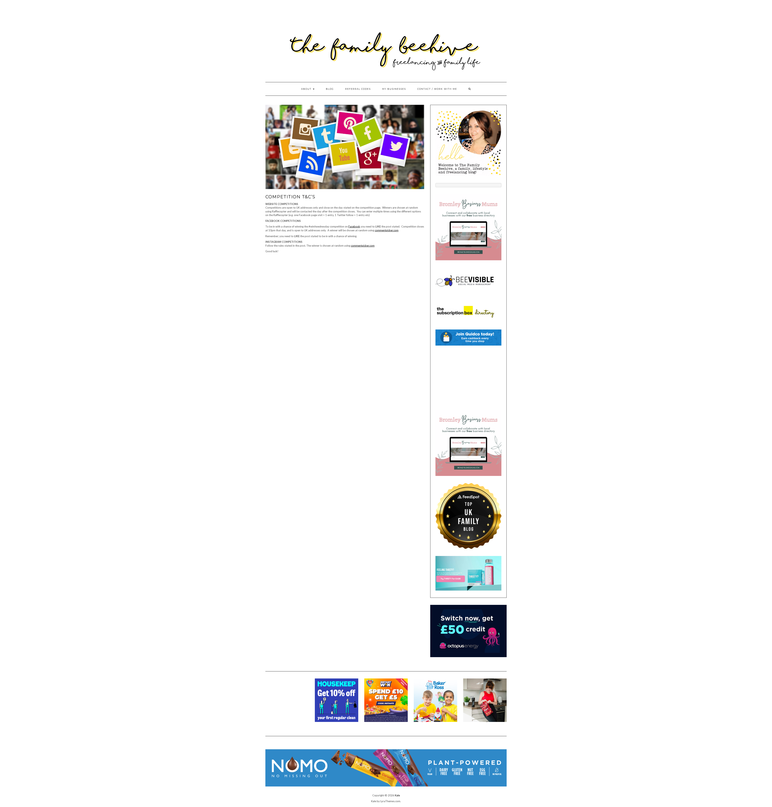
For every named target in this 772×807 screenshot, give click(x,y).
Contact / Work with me (437, 88)
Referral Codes (358, 88)
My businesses (394, 88)
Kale (397, 795)
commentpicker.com (386, 230)
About (306, 88)
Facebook (354, 226)
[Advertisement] (468, 378)
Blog (330, 88)
